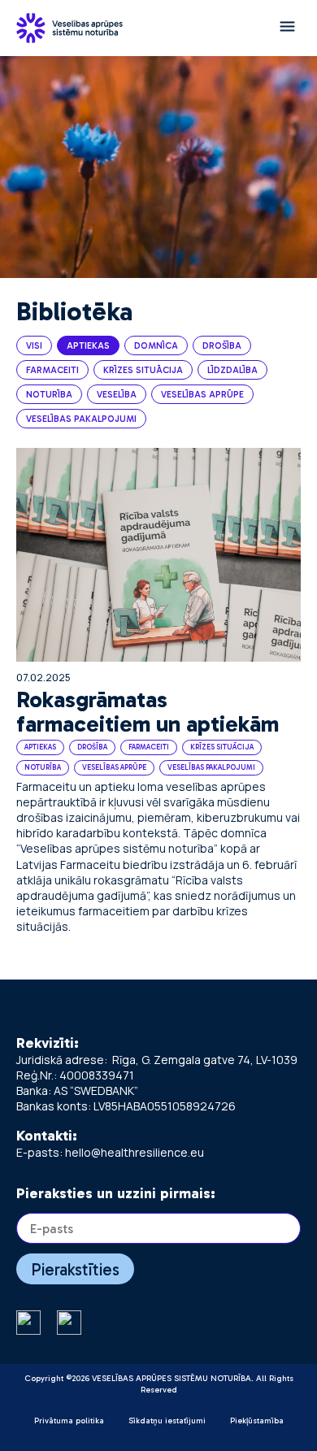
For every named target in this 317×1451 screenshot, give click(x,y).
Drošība (221, 346)
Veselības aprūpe (202, 394)
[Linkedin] (69, 1324)
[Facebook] (28, 1324)
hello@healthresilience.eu (134, 1152)
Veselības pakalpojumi (81, 419)
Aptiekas (88, 346)
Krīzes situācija (143, 370)
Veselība (117, 394)
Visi (34, 346)
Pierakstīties (75, 1269)
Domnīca (156, 346)
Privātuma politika (69, 1421)
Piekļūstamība (257, 1421)
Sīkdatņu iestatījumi (167, 1421)
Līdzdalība (232, 370)
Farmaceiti (52, 370)
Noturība (49, 394)
